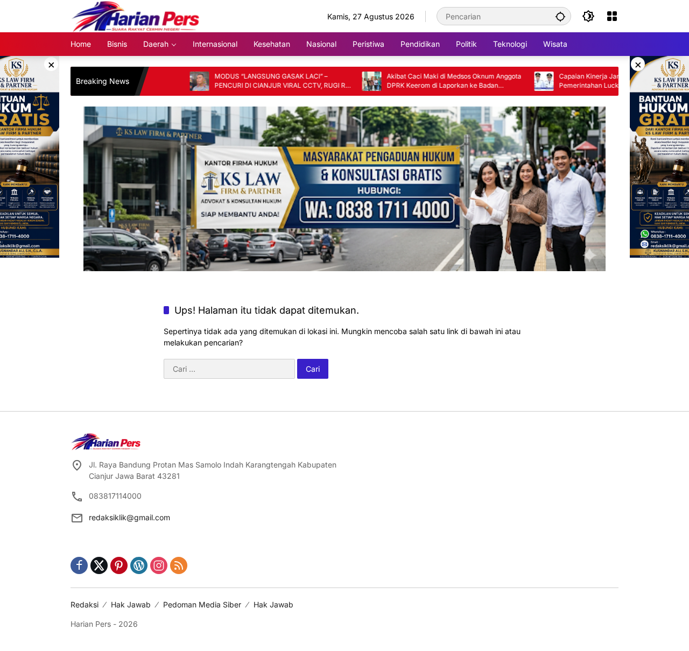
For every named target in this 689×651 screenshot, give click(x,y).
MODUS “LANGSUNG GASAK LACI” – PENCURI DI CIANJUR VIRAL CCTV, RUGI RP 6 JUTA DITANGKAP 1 (255, 81)
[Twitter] (99, 565)
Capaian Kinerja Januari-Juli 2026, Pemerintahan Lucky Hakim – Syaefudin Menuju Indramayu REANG (593, 81)
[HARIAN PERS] (135, 15)
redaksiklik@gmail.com (129, 517)
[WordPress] (138, 565)
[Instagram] (158, 565)
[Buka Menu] (612, 16)
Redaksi (85, 604)
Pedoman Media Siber (202, 604)
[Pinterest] (119, 565)
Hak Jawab (131, 604)
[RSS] (178, 565)
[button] (560, 16)
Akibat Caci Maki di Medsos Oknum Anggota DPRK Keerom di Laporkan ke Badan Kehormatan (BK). (427, 81)
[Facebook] (79, 565)
